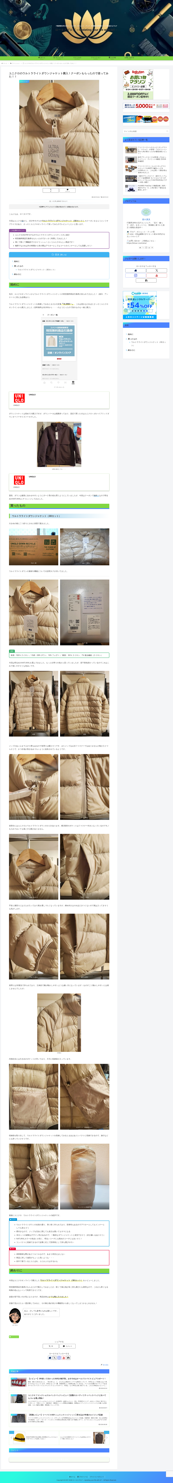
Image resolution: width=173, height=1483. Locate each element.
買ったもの (18, 266)
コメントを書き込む (59, 1459)
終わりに (17, 274)
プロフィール (83, 1477)
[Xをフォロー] (55, 1358)
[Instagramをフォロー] (59, 1358)
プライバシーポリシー (97, 1477)
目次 (57, 254)
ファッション (14, 1337)
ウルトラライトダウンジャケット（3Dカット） (37, 270)
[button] (167, 131)
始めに (17, 261)
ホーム (73, 1477)
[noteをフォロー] (68, 1358)
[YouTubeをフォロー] (64, 1358)
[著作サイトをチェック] (50, 1358)
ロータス (146, 219)
